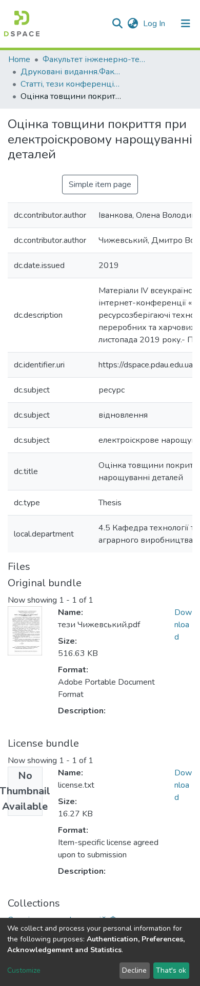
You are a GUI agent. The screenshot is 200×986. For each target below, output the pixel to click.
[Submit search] (117, 23)
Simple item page (100, 184)
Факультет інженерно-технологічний (94, 59)
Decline (134, 970)
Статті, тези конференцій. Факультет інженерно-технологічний (72, 84)
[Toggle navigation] (185, 23)
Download (183, 625)
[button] (132, 23)
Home (19, 59)
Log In (155, 23)
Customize (24, 970)
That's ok (171, 970)
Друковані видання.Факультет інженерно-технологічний (72, 71)
